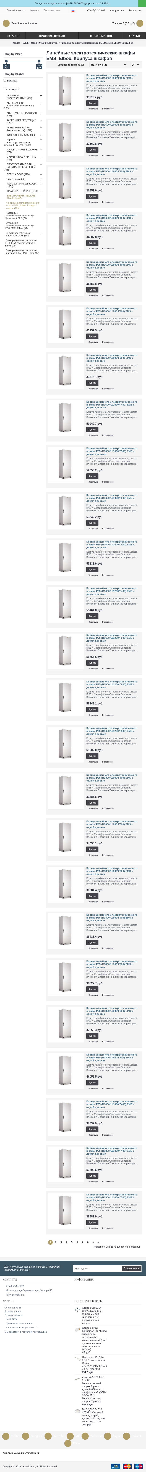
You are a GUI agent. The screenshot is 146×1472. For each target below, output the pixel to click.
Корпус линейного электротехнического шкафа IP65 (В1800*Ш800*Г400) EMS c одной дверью (111, 917)
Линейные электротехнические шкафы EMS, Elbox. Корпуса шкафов (97, 43)
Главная (16, 43)
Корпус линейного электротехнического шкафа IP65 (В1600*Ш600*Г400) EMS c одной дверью (111, 78)
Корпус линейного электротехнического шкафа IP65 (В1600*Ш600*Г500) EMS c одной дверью (111, 124)
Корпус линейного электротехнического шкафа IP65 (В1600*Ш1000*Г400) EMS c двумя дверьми (111, 404)
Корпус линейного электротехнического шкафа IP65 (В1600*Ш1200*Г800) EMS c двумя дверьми (111, 731)
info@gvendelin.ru (15, 1294)
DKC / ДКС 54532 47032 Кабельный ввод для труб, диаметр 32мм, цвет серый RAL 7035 (94, 1415)
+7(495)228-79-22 (15, 1286)
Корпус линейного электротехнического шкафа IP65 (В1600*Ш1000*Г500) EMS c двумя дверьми (111, 451)
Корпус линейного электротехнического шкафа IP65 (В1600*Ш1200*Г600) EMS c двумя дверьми (111, 684)
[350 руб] (6, 61)
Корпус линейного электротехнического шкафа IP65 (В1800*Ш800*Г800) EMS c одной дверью (111, 1057)
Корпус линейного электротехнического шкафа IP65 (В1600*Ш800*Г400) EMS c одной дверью (111, 218)
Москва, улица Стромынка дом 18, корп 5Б (29, 1290)
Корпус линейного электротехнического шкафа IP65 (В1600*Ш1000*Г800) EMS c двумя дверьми (111, 544)
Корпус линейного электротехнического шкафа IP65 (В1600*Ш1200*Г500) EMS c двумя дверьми (111, 638)
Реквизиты (11, 1319)
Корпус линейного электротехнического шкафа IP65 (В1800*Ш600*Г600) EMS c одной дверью (111, 871)
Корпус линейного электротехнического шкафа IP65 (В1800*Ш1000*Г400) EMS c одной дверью (111, 1104)
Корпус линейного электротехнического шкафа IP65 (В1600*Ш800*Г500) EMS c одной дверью (111, 264)
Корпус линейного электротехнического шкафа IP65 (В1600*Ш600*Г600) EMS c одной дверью (111, 171)
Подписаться (131, 1268)
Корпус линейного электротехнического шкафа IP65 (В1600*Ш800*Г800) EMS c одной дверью (111, 358)
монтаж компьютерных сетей (21, 1327)
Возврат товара (12, 1311)
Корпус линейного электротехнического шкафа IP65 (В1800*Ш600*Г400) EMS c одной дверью (111, 777)
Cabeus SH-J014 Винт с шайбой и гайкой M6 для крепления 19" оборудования (91, 1313)
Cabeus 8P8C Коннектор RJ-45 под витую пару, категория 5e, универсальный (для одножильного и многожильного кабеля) (94, 1338)
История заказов (13, 1315)
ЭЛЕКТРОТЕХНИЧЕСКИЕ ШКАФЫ (40, 43)
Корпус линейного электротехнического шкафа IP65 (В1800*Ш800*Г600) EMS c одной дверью (111, 1011)
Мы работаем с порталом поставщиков (26, 1331)
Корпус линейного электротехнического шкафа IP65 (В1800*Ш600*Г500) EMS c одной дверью (111, 824)
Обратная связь (13, 1307)
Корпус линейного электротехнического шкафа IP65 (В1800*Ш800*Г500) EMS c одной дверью (111, 964)
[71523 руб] (39, 61)
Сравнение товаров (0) (71, 64)
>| (98, 1242)
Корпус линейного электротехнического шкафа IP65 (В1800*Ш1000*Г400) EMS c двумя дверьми (111, 1151)
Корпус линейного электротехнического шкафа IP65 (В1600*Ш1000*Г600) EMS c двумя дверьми (111, 498)
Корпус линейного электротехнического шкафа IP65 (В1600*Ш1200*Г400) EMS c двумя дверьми (111, 591)
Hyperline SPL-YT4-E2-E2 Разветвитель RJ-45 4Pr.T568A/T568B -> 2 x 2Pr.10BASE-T (94, 1363)
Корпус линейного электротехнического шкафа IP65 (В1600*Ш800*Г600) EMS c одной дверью (111, 311)
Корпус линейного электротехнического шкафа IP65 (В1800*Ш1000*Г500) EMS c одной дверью (111, 1197)
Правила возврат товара (19, 1323)
